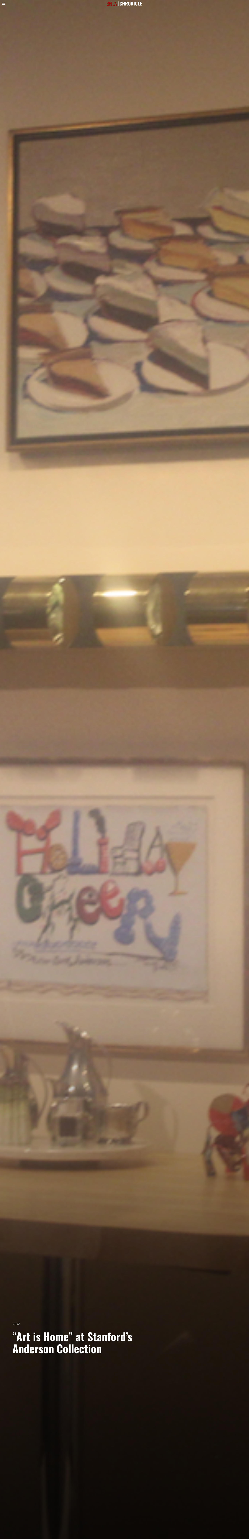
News (16, 1324)
